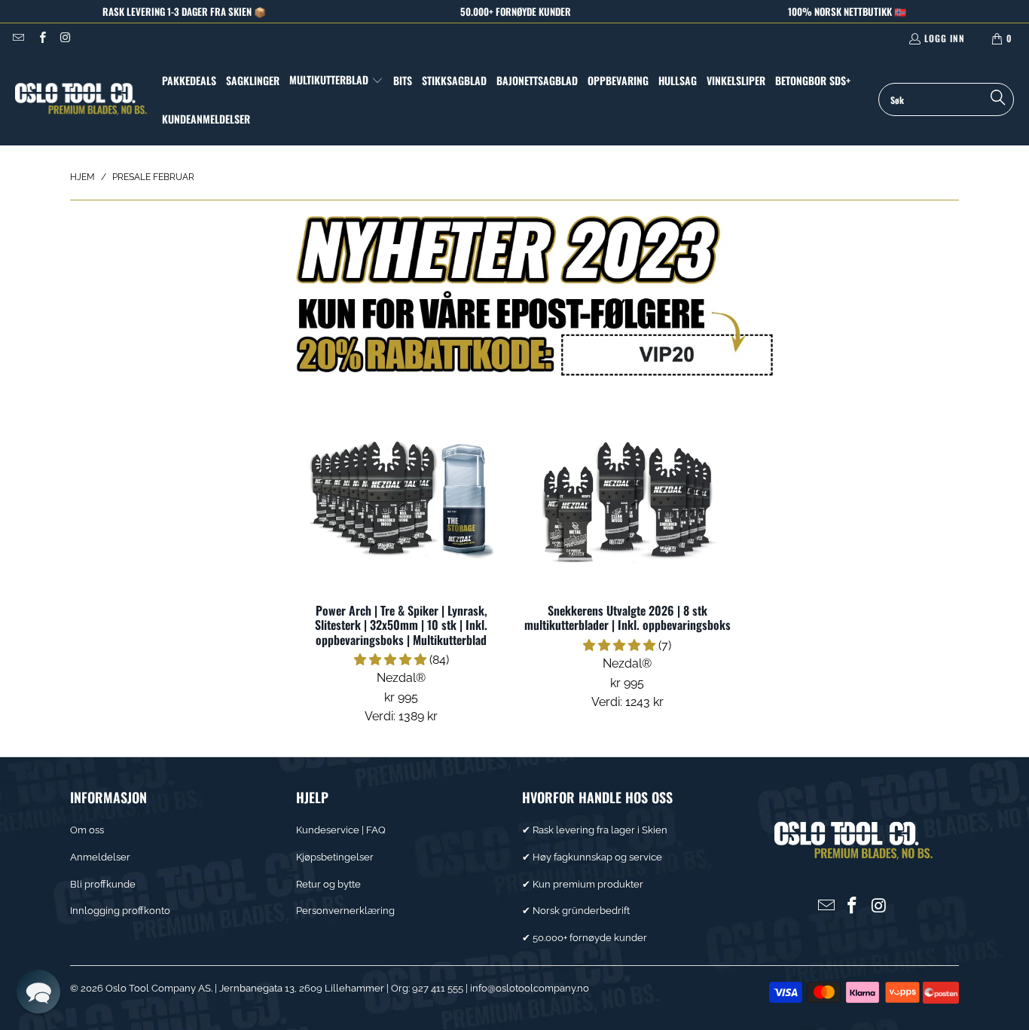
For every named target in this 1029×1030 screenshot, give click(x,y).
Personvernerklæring (345, 910)
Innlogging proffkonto (120, 910)
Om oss (87, 830)
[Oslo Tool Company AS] (81, 99)
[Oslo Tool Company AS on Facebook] (41, 38)
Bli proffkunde (103, 884)
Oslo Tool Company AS (158, 988)
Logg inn (944, 38)
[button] (336, 80)
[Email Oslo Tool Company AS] (17, 38)
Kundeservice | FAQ (341, 830)
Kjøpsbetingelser (335, 857)
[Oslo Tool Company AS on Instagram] (65, 38)
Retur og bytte (328, 884)
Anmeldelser (100, 857)
